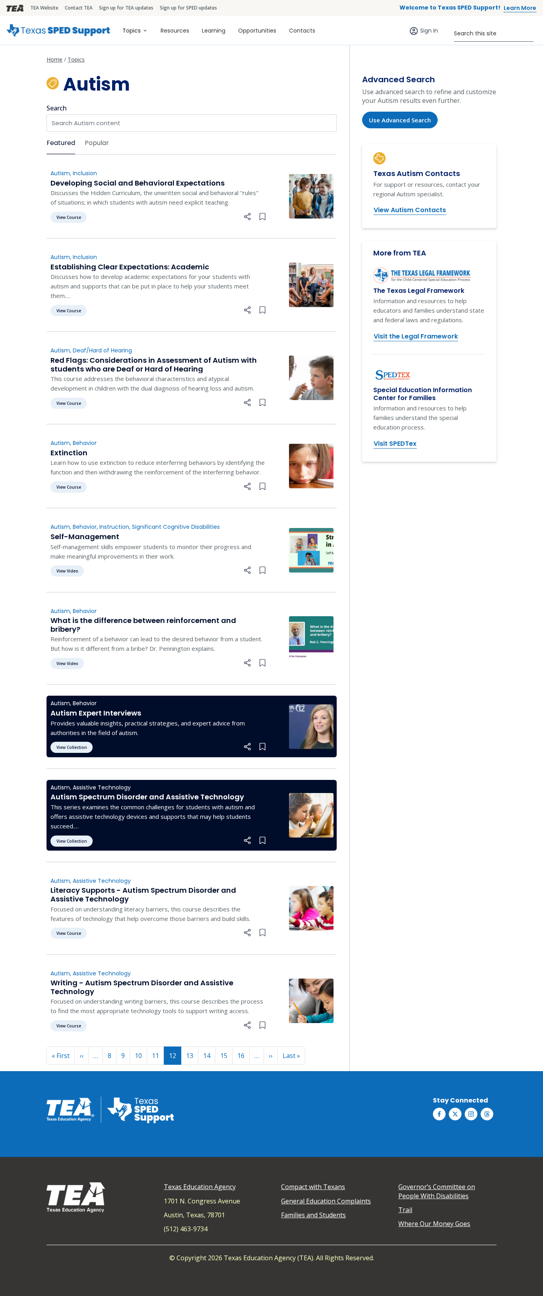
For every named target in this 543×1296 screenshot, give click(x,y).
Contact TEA (79, 7)
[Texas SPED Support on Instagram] (471, 1114)
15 (223, 1055)
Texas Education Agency (200, 1186)
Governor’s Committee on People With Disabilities (436, 1191)
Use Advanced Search (400, 120)
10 (138, 1055)
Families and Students (313, 1215)
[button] (247, 216)
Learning (213, 31)
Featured (61, 142)
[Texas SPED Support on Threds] (487, 1114)
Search (57, 108)
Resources (175, 31)
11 (155, 1055)
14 (206, 1055)
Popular (97, 142)
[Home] (58, 30)
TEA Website (44, 7)
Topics (131, 31)
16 (240, 1055)
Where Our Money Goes (434, 1223)
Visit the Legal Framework (416, 336)
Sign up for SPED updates (188, 7)
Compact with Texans (313, 1186)
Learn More (520, 8)
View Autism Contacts (410, 210)
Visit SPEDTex (395, 443)
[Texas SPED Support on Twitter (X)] (455, 1114)
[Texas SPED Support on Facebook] (439, 1114)
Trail (405, 1209)
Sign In (429, 31)
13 (189, 1055)
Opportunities (257, 31)
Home (54, 59)
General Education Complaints (326, 1201)
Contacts (302, 31)
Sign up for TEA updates (126, 7)
